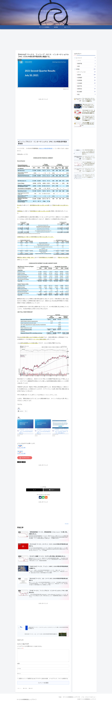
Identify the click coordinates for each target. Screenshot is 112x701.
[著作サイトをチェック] (40, 497)
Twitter (60, 697)
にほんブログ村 (21, 447)
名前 (18, 663)
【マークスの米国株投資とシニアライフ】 (71, 697)
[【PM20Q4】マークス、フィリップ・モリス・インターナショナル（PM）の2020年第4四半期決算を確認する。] (25, 423)
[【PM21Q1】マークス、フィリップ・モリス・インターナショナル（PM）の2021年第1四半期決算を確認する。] (43, 423)
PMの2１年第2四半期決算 (45, 148)
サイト (19, 673)
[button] (51, 489)
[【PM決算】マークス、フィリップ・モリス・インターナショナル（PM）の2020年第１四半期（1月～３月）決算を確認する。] (60, 423)
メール (19, 668)
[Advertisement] (54, 39)
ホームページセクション (90, 697)
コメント (20, 648)
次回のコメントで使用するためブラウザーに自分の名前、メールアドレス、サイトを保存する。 (44, 678)
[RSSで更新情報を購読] (46, 497)
